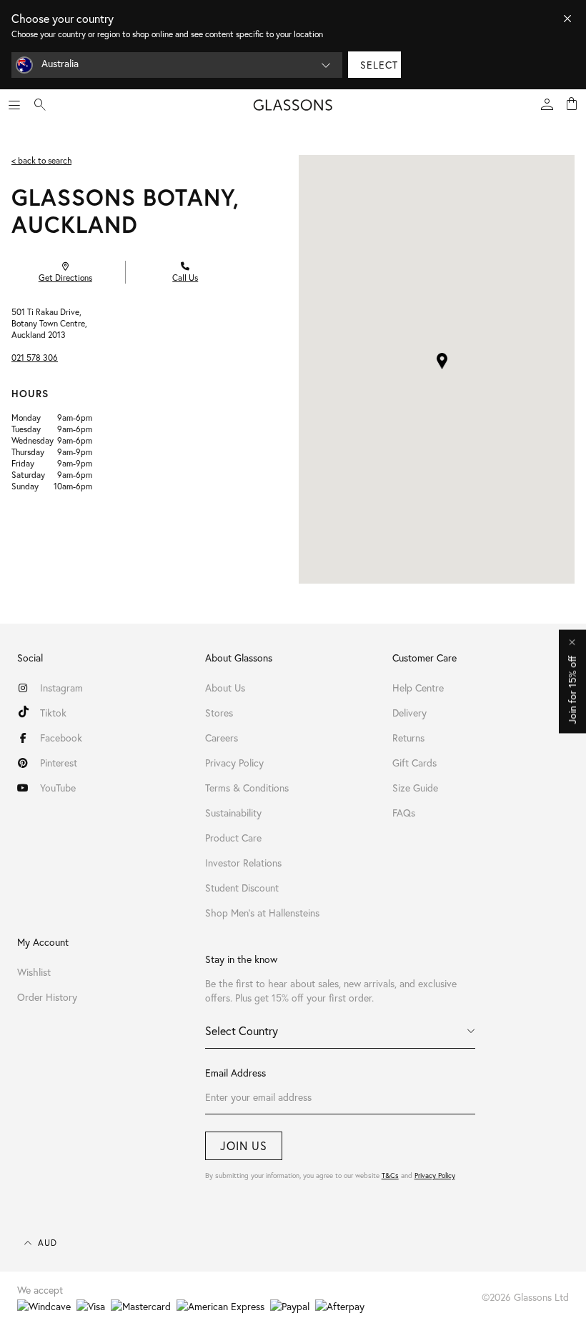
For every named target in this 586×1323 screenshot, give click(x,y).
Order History (47, 997)
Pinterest (58, 762)
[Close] (567, 18)
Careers (221, 737)
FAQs (403, 812)
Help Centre (418, 687)
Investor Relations (243, 862)
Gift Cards (414, 762)
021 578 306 (34, 357)
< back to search (41, 160)
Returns (408, 737)
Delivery (409, 712)
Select (379, 64)
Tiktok (53, 712)
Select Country (241, 1030)
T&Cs (390, 1175)
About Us (225, 687)
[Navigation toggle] (14, 105)
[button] (442, 361)
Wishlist (34, 972)
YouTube (58, 787)
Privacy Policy (434, 1175)
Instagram (61, 687)
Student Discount (242, 887)
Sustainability (233, 812)
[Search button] (40, 105)
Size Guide (415, 787)
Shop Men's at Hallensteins (262, 912)
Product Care (233, 837)
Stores (219, 712)
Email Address (235, 1072)
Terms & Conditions (247, 787)
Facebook (61, 737)
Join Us (243, 1145)
